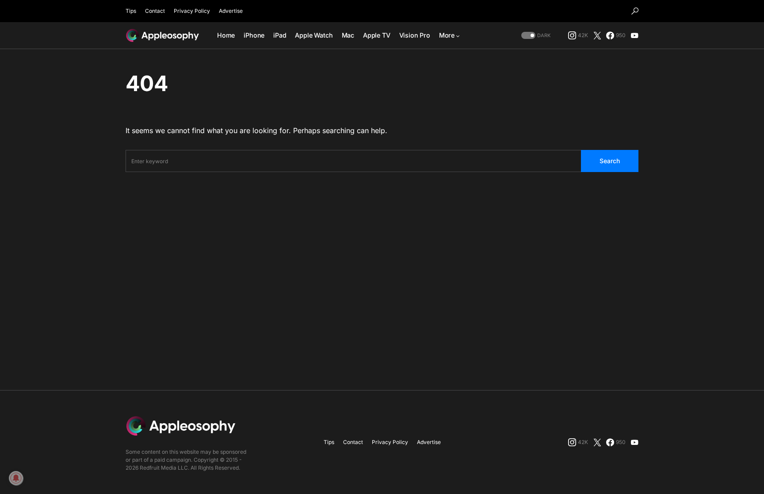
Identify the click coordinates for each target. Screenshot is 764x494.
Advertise (231, 11)
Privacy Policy (192, 11)
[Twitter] (597, 35)
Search (610, 161)
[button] (634, 11)
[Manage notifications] (16, 478)
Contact (155, 11)
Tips (131, 11)
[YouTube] (634, 35)
